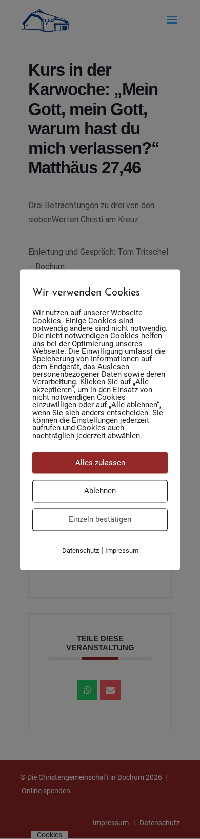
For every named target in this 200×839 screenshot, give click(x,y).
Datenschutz (80, 550)
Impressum (121, 550)
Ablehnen (100, 490)
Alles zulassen (100, 462)
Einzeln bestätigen (100, 519)
